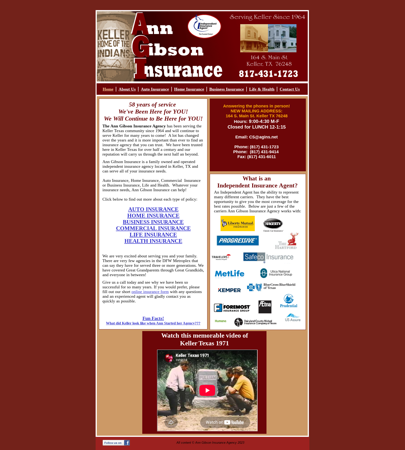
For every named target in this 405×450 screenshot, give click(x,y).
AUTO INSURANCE (153, 209)
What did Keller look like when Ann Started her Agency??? (153, 323)
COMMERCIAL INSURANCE (153, 228)
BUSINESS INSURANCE (153, 222)
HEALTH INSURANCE (153, 241)
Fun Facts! (153, 318)
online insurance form (150, 291)
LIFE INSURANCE (153, 235)
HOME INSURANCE (153, 216)
